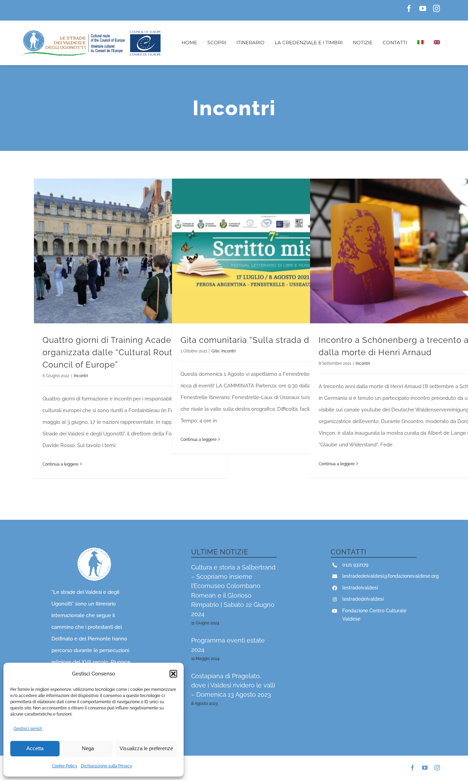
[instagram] (436, 8)
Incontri (81, 375)
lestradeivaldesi (360, 587)
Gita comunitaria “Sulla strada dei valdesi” (266, 340)
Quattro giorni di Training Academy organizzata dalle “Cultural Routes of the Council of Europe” (125, 352)
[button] (173, 673)
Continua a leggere (60, 464)
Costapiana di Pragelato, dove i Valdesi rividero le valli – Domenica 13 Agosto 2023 (233, 685)
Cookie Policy (64, 766)
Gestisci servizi (28, 728)
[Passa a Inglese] (437, 43)
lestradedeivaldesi (363, 599)
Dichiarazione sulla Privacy (106, 766)
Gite (215, 351)
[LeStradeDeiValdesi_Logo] (91, 31)
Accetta (35, 748)
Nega (88, 748)
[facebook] (409, 8)
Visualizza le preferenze (146, 748)
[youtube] (422, 8)
